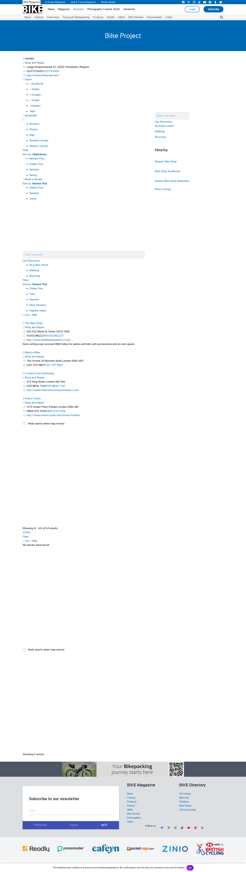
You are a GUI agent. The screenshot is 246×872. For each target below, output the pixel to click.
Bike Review (133, 813)
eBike (130, 809)
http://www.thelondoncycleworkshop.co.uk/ (53, 390)
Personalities (134, 817)
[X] (169, 828)
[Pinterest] (195, 828)
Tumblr (35, 100)
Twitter (35, 89)
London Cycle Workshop (39, 373)
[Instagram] (175, 828)
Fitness (131, 805)
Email (32, 810)
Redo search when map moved (46, 423)
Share (28, 79)
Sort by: (35, 154)
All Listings (185, 793)
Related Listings (38, 140)
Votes (32, 198)
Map (31, 134)
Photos (33, 129)
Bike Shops (185, 805)
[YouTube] (189, 828)
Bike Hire (184, 797)
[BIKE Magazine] (32, 9)
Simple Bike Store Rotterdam (172, 180)
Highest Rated (37, 310)
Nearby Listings (38, 145)
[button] (221, 17)
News (130, 793)
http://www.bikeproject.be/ (43, 75)
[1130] (175, 849)
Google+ (36, 94)
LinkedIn (34, 105)
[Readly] (36, 849)
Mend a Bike (32, 352)
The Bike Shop (34, 323)
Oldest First (36, 164)
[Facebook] (162, 828)
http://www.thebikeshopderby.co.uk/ (49, 339)
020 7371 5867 (54, 365)
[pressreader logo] (70, 849)
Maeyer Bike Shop (166, 161)
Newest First (36, 158)
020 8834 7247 (55, 385)
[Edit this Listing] (23, 119)
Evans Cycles (33, 398)
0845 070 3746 (55, 411)
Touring (131, 797)
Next (104, 825)
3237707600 (51, 71)
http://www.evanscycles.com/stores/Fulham (53, 415)
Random (34, 169)
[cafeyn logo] (105, 848)
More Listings (163, 189)
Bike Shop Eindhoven (168, 171)
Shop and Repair (34, 62)
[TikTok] (182, 828)
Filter (26, 150)
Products (132, 801)
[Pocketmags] (140, 849)
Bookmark (30, 115)
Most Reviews (37, 305)
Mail (32, 111)
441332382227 (54, 335)
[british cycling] (210, 849)
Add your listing (187, 809)
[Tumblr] (202, 828)
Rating (33, 175)
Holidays (184, 801)
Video (130, 821)
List (26, 314)
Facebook (37, 83)
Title (32, 294)
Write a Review (33, 179)
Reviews (34, 123)
